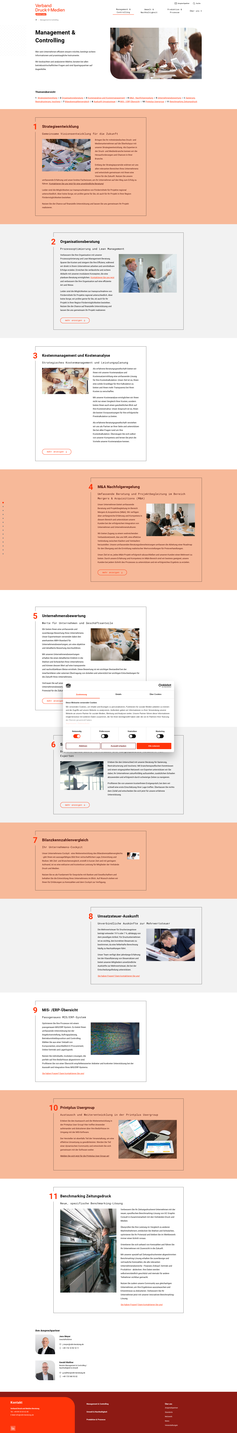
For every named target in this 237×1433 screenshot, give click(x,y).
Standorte (169, 1412)
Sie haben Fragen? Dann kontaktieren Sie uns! (119, 976)
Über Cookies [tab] (155, 694)
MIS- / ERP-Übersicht (130, 101)
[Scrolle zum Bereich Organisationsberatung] (4, 515)
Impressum (71, 723)
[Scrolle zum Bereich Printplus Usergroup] (4, 547)
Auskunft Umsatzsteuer (105, 101)
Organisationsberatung (72, 98)
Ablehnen (83, 746)
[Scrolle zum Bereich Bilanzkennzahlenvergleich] (4, 535)
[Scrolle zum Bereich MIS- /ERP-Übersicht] (4, 543)
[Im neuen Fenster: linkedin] (12, 1428)
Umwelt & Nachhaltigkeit (149, 11)
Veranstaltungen (171, 1425)
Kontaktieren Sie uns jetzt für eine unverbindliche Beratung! (76, 183)
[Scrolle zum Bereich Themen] (4, 507)
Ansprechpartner (171, 1408)
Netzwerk (168, 1417)
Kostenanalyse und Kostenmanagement (106, 98)
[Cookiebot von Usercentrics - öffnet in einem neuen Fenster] (160, 686)
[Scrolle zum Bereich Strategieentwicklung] (4, 511)
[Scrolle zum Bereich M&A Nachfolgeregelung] (4, 523)
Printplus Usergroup (154, 101)
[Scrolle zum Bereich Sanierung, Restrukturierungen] (4, 531)
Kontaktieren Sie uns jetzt (102, 277)
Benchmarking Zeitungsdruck (183, 101)
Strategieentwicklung (47, 98)
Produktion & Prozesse (175, 11)
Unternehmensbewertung (169, 98)
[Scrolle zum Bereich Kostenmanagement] (4, 519)
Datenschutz (84, 723)
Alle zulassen (154, 746)
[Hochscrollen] (231, 1427)
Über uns (194, 11)
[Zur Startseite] (50, 10)
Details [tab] (119, 694)
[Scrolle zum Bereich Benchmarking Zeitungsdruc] (4, 551)
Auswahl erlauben (118, 746)
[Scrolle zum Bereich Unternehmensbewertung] (4, 527)
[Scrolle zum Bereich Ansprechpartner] (4, 555)
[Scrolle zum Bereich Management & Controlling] (4, 503)
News (167, 1421)
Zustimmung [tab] (81, 694)
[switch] (104, 736)
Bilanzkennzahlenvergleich (77, 101)
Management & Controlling (123, 10)
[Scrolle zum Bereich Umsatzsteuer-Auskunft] (4, 539)
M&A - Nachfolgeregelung (141, 98)
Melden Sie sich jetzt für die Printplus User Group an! (84, 1156)
